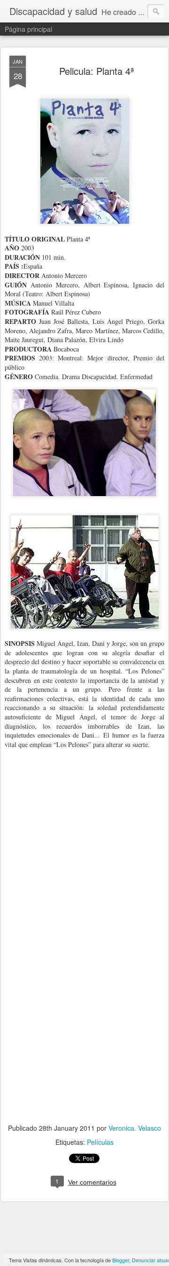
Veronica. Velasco (134, 1128)
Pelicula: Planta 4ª (96, 71)
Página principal (28, 29)
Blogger (120, 1260)
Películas (100, 1142)
